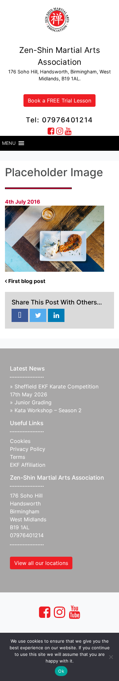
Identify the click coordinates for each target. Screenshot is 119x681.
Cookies (20, 441)
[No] (110, 657)
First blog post (26, 281)
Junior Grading (33, 402)
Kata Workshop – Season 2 (48, 410)
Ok (61, 671)
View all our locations (41, 563)
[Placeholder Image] (20, 315)
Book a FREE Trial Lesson (59, 100)
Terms (17, 457)
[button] (9, 143)
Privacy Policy (27, 449)
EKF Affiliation (27, 464)
